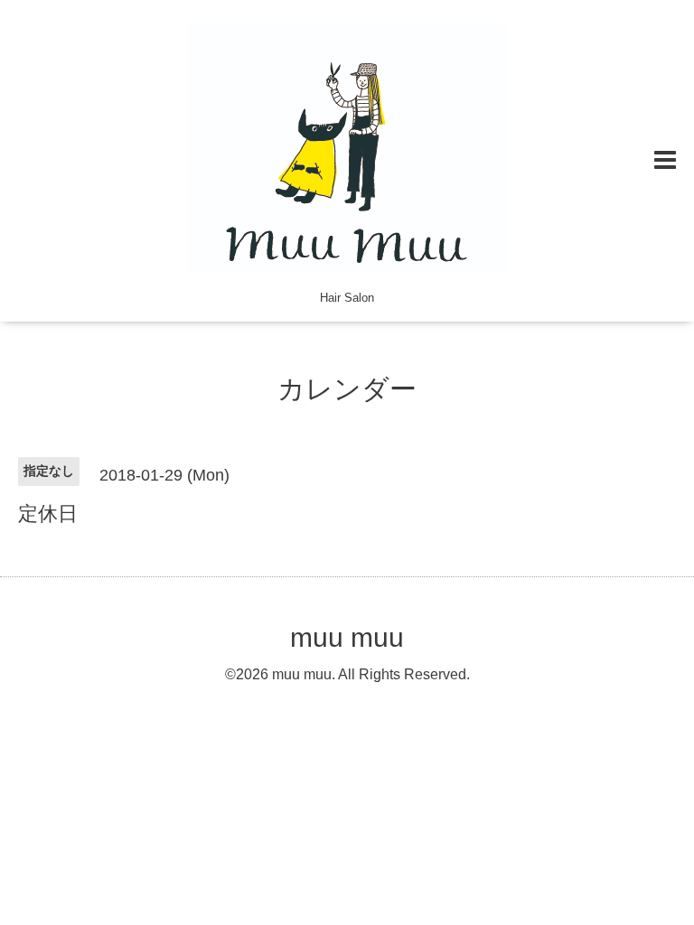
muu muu (347, 637)
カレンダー (347, 389)
